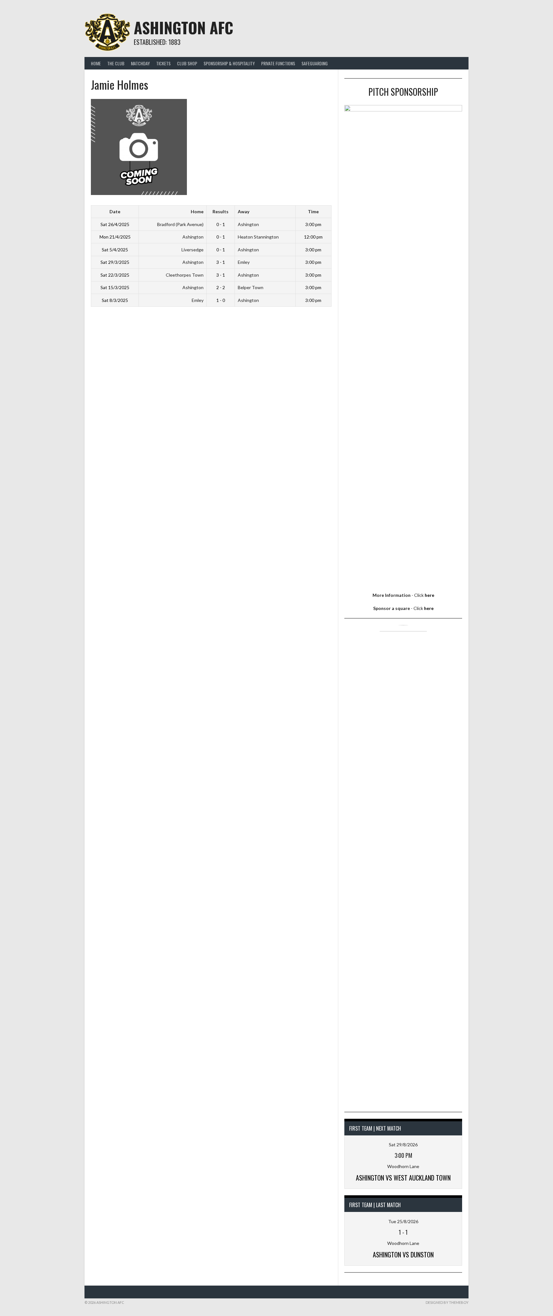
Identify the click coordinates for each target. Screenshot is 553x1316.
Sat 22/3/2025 (114, 275)
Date (114, 211)
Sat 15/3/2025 (114, 287)
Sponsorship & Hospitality (229, 63)
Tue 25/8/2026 (403, 1221)
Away (243, 211)
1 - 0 (220, 300)
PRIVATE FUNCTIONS (278, 63)
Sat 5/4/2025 (115, 249)
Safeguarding (314, 63)
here (429, 595)
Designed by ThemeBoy (447, 1302)
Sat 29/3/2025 (114, 262)
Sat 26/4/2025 (114, 224)
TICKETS (163, 63)
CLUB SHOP (187, 63)
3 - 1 (220, 262)
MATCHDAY (140, 63)
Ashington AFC (183, 27)
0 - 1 (220, 224)
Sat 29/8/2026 (403, 1144)
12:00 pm (313, 237)
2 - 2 (220, 287)
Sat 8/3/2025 (115, 300)
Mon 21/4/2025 (115, 237)
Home (96, 63)
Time (313, 211)
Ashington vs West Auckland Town (403, 1177)
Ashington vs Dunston (403, 1254)
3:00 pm (313, 224)
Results (220, 211)
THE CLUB (115, 63)
